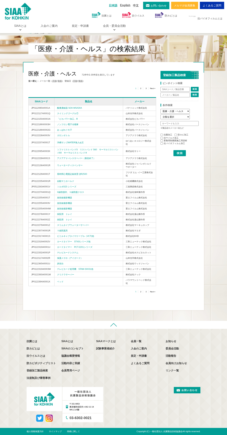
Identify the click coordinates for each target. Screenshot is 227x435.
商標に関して (73, 431)
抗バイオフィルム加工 (174, 143)
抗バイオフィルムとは (210, 18)
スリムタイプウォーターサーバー (73, 225)
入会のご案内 (49, 25)
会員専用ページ (70, 370)
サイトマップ (55, 431)
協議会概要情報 (70, 355)
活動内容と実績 (70, 363)
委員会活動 (172, 348)
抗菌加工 (168, 134)
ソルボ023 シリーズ (66, 186)
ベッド (60, 281)
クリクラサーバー (65, 274)
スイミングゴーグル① (67, 113)
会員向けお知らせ (176, 363)
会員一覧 (136, 341)
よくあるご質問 (212, 5)
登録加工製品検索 (37, 370)
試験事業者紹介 (105, 348)
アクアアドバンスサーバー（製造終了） (76, 158)
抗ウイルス (138, 15)
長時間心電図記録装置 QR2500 (72, 174)
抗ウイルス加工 (171, 138)
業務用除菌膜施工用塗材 (175, 140)
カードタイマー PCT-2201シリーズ (74, 247)
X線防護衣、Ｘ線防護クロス (70, 192)
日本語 (113, 5)
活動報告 (171, 355)
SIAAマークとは (106, 341)
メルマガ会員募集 (184, 5)
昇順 (54, 81)
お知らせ (171, 341)
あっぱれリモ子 (64, 130)
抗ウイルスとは (36, 355)
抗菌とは (107, 15)
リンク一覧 (172, 370)
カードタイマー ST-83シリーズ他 (73, 241)
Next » (152, 88)
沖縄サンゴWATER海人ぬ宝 (70, 142)
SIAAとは (67, 341)
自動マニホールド (65, 181)
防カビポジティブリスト (41, 363)
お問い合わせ (159, 5)
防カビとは (171, 15)
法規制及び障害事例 (39, 377)
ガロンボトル (63, 135)
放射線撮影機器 (64, 197)
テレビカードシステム (67, 252)
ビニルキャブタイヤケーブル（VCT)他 (75, 236)
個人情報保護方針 (35, 431)
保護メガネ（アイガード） (70, 258)
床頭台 (60, 263)
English (125, 5)
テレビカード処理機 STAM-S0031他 (75, 269)
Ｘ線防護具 (62, 230)
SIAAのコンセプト (72, 348)
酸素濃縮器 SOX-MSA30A (69, 108)
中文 (136, 5)
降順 (60, 81)
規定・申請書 (80, 25)
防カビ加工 (183, 134)
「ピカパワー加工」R (67, 119)
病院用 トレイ (64, 214)
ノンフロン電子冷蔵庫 (67, 124)
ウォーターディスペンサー (70, 165)
